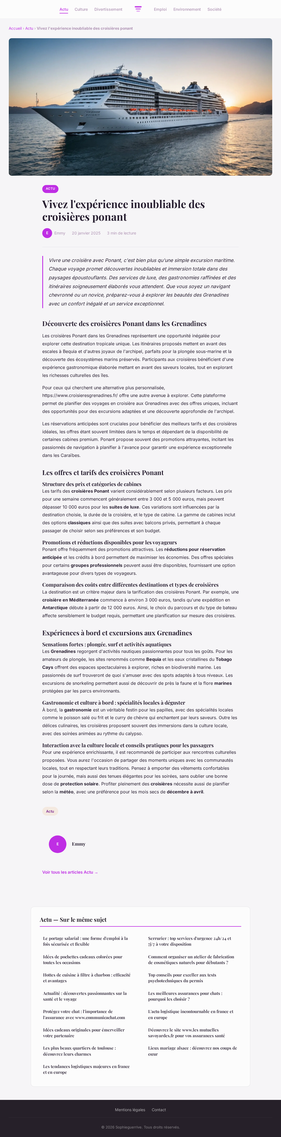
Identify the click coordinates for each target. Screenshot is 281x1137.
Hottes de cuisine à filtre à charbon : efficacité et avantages (87, 977)
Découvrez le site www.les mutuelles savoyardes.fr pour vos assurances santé (186, 1032)
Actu (64, 9)
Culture (81, 9)
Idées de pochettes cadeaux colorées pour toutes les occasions (82, 959)
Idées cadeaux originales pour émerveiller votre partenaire (84, 1032)
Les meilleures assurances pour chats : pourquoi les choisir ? (185, 996)
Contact (159, 1109)
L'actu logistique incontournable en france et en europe (190, 1014)
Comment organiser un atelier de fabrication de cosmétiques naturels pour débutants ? (191, 959)
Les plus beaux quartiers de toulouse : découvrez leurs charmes (79, 1050)
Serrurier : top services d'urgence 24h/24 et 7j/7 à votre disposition (189, 941)
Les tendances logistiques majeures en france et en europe (86, 1069)
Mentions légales (130, 1109)
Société (214, 9)
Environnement (187, 9)
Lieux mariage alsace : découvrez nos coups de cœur (192, 1050)
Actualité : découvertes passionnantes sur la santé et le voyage (85, 996)
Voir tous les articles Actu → (70, 872)
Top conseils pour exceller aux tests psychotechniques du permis (182, 977)
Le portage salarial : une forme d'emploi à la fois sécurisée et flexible (85, 941)
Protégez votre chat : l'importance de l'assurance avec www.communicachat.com (84, 1014)
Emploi (160, 9)
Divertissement (108, 9)
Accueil (15, 28)
